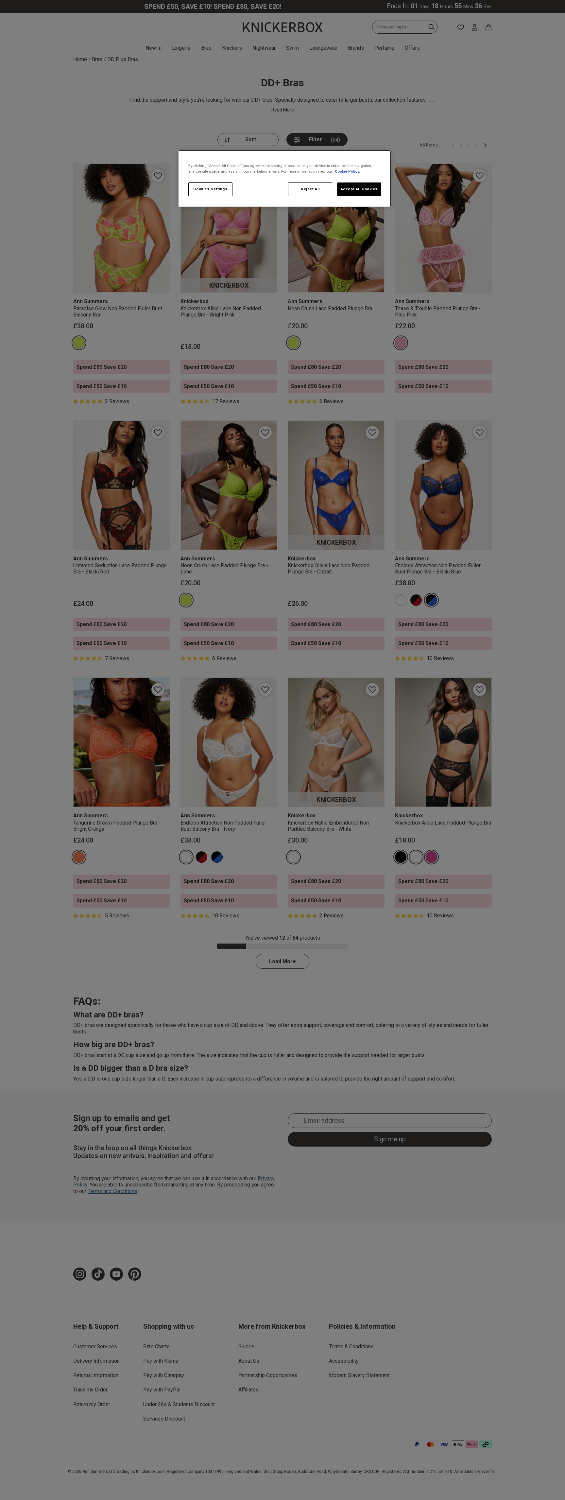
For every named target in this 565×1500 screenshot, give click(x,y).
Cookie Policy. (347, 171)
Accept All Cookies (359, 189)
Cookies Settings (210, 189)
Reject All (310, 189)
